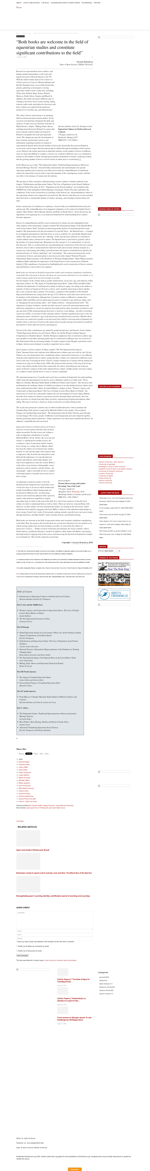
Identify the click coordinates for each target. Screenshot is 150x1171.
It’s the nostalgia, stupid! (107, 508)
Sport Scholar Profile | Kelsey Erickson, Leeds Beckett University (50, 805)
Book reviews (27, 33)
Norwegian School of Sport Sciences (112, 466)
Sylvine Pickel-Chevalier (27, 799)
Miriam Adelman (24, 783)
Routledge (76, 491)
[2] (24, 264)
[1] (80, 159)
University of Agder (106, 476)
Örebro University (105, 483)
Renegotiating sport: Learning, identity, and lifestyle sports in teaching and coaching (53, 896)
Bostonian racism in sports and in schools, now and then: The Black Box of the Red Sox (54, 873)
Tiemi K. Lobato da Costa (28, 801)
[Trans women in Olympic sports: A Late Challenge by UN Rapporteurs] (62, 1013)
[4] (56, 324)
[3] (28, 311)
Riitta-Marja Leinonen (26, 788)
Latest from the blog (110, 493)
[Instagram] (125, 3)
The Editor (20, 821)
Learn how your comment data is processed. (61, 960)
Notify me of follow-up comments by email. (33, 946)
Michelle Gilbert (24, 780)
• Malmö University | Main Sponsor (111, 462)
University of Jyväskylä (107, 464)
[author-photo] (21, 819)
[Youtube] (132, 3)
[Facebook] (122, 3)
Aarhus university (105, 480)
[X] (127, 3)
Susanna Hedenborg (80, 542)
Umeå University (105, 478)
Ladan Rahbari (24, 775)
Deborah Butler (24, 762)
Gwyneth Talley (24, 764)
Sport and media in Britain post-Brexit (32, 850)
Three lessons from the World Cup (110, 514)
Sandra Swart (23, 791)
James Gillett (23, 767)
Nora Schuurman (25, 785)
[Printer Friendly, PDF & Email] (54, 744)
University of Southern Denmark (111, 471)
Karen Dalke (23, 770)
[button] (103, 2)
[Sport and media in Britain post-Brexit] (28, 846)
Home (18, 33)
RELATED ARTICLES (27, 826)
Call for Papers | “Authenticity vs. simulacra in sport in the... (71, 999)
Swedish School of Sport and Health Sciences (115, 469)
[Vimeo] (130, 3)
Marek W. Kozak (24, 778)
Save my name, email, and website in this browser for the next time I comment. (46, 941)
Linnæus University (106, 473)
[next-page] (17, 900)
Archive (101, 551)
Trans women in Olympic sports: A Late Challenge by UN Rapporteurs (74, 1018)
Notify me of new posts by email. (30, 951)
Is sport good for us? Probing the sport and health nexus (45, 808)
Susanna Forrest (24, 793)
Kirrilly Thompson (25, 772)
